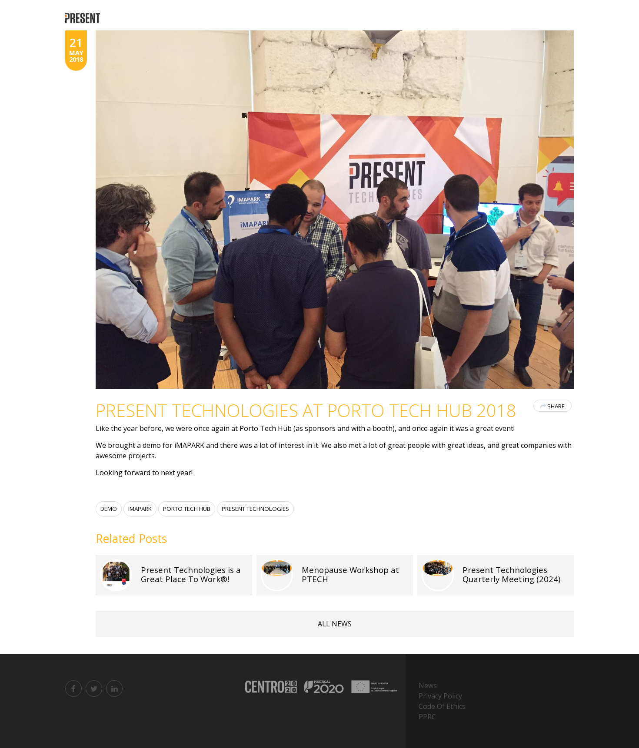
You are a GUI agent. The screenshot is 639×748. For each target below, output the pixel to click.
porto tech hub (186, 509)
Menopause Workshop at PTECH (350, 574)
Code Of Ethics (442, 706)
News (428, 685)
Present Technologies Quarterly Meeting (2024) (511, 574)
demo (108, 509)
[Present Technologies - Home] (83, 18)
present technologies (255, 509)
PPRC (427, 717)
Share (556, 406)
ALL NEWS (335, 624)
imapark (140, 509)
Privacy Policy (440, 696)
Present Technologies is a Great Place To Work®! (191, 574)
